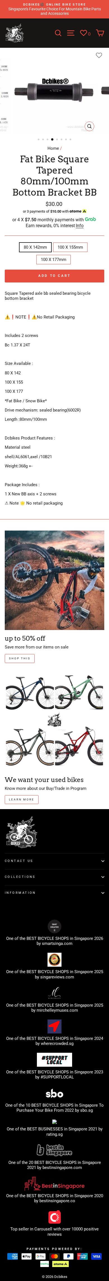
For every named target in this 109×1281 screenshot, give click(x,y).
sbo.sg (86, 1110)
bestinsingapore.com (62, 1167)
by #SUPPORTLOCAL (54, 1077)
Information (20, 893)
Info (80, 225)
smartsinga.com (57, 943)
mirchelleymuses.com (57, 1010)
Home (53, 148)
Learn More (21, 799)
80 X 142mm (35, 247)
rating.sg (54, 1134)
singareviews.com (57, 977)
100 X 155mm (70, 247)
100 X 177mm (53, 259)
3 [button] (48, 140)
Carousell (43, 1229)
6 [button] (62, 140)
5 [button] (57, 140)
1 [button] (39, 140)
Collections (20, 877)
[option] (54, 9)
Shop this (19, 658)
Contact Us (19, 861)
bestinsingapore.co (57, 1200)
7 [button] (66, 140)
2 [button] (43, 140)
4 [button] (52, 139)
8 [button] (71, 140)
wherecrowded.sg (57, 1043)
